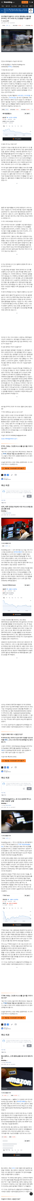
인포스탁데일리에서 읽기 (9, 438)
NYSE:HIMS (21, 1124)
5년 (18, 126)
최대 (21, 126)
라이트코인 (12, 97)
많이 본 (8, 6)
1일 (4, 126)
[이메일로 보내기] (16, 475)
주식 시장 (25, 6)
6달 (12, 126)
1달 (9, 126)
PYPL (10, 66)
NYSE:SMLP (18, 552)
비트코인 (20, 95)
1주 (6, 126)
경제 (19, 6)
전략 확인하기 (6, 1166)
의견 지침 (3, 500)
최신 (3, 6)
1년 (15, 126)
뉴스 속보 (14, 6)
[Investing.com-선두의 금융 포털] (9, 2)
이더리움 (27, 95)
